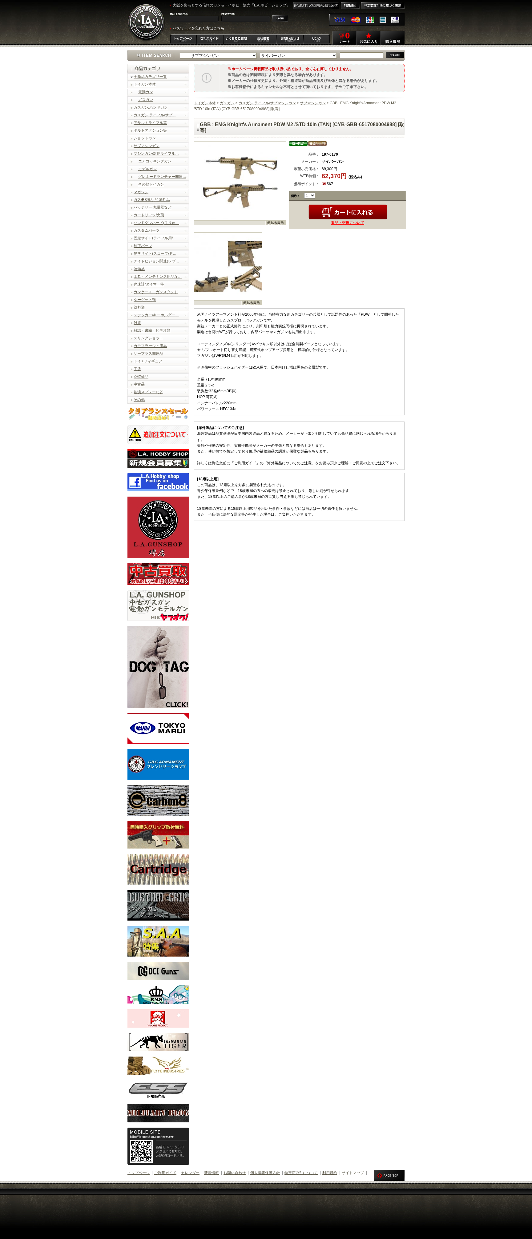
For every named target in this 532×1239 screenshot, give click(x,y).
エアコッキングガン (154, 161)
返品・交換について (347, 223)
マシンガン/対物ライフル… (156, 153)
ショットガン (145, 138)
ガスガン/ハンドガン (151, 107)
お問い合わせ (235, 1173)
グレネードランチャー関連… (162, 176)
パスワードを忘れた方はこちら (198, 28)
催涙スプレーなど (148, 392)
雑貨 (137, 323)
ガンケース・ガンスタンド (156, 292)
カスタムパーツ (146, 230)
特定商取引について (301, 1173)
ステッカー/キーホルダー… (156, 315)
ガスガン (145, 100)
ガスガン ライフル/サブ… (155, 115)
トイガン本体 (145, 84)
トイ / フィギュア (148, 361)
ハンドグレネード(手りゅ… (156, 223)
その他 (139, 400)
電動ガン (145, 92)
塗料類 (139, 307)
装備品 (139, 269)
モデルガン (147, 169)
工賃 (137, 369)
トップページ (138, 1173)
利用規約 (329, 1173)
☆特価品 (141, 376)
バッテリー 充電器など (152, 207)
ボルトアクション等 (150, 130)
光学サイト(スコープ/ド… (155, 253)
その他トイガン (151, 184)
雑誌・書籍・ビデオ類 (152, 330)
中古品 (139, 384)
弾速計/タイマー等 (149, 284)
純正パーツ (143, 246)
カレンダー (190, 1173)
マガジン (141, 192)
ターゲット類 (145, 300)
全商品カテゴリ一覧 (150, 76)
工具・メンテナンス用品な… (158, 276)
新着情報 (211, 1173)
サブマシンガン (146, 146)
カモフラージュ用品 (150, 346)
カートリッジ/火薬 (149, 215)
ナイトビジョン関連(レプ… (156, 261)
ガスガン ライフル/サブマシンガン (267, 103)
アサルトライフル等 (150, 123)
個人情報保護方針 (265, 1173)
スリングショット (148, 338)
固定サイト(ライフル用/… (155, 238)
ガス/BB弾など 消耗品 (152, 200)
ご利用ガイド (165, 1173)
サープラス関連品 (148, 353)
